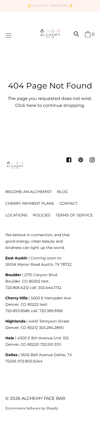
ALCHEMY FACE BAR (43, 398)
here (31, 105)
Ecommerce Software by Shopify (31, 408)
